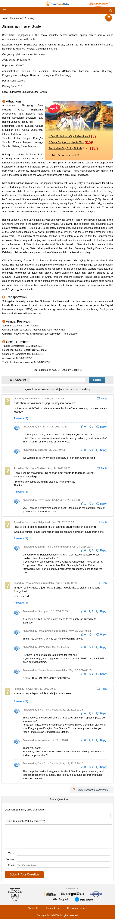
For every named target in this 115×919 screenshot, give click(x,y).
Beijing (30, 18)
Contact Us (52, 908)
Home (4, 18)
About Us (33, 908)
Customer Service (77, 908)
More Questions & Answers (93, 789)
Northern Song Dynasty (45, 223)
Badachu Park (34, 113)
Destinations (17, 18)
